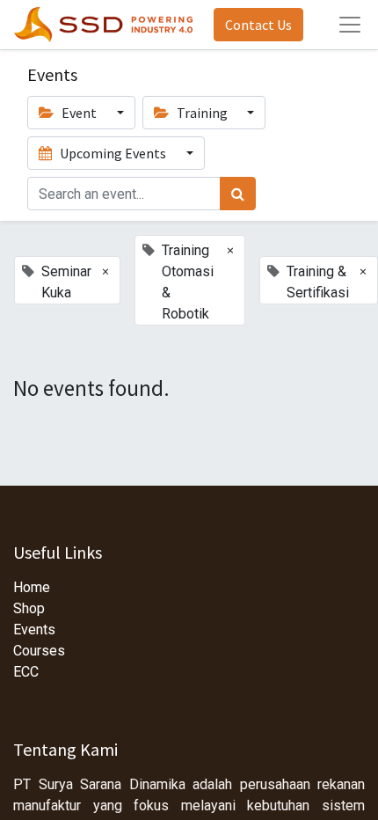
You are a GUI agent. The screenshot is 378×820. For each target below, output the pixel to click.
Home (31, 587)
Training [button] (202, 112)
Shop (29, 608)
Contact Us (258, 24)
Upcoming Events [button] (113, 153)
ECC (26, 671)
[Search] (238, 193)
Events (34, 629)
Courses (39, 650)
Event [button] (79, 112)
